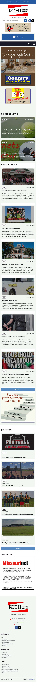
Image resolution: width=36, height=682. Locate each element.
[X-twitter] (32, 20)
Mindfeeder (32, 679)
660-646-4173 (25, 1)
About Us (9, 1)
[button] (31, 43)
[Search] (25, 20)
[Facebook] (29, 20)
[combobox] (13, 20)
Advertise (17, 1)
